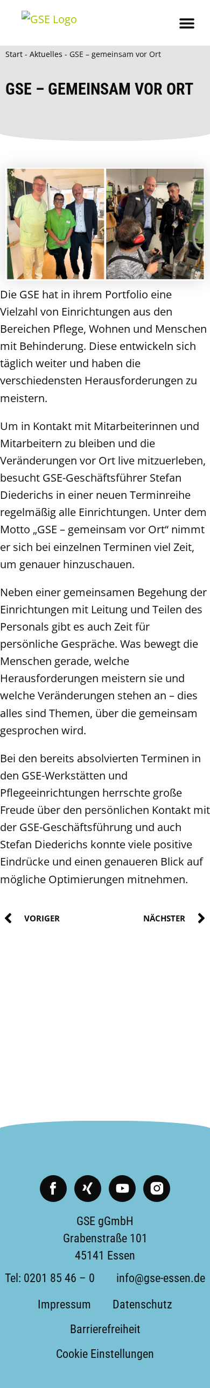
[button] (187, 23)
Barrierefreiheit (105, 1329)
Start (14, 54)
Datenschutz (142, 1304)
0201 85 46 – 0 (59, 1278)
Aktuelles (46, 54)
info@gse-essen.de (160, 1278)
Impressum (64, 1304)
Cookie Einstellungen (105, 1354)
